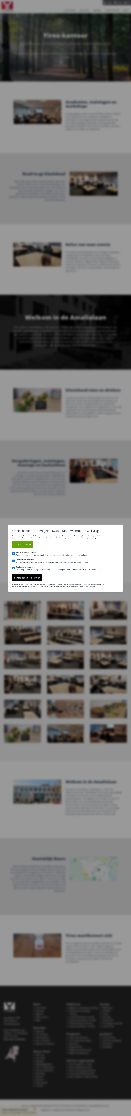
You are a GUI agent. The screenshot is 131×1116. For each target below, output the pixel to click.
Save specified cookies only (27, 577)
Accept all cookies (22, 544)
